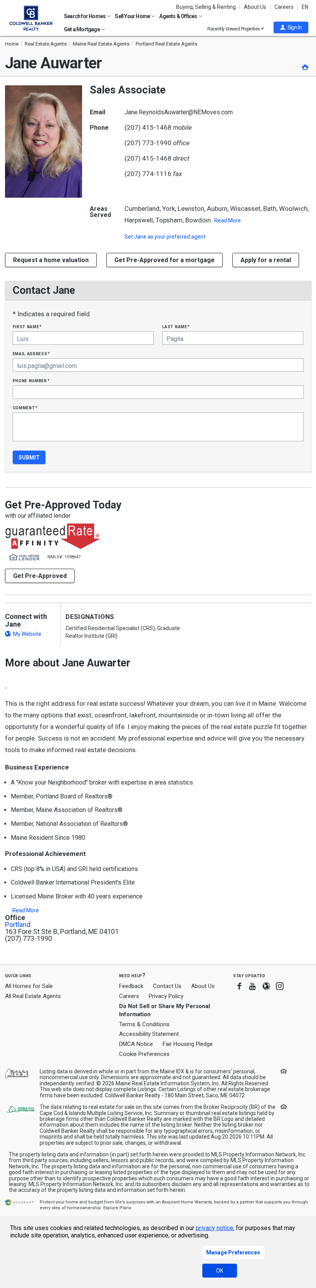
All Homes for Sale (29, 986)
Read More (227, 220)
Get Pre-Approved (40, 576)
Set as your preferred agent (164, 237)
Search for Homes (85, 16)
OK (219, 1271)
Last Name (176, 326)
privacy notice (214, 1228)
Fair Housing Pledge (188, 1044)
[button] (291, 27)
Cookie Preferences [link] (144, 1054)
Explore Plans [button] (117, 1207)
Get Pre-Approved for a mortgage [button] (164, 260)
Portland (17, 924)
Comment (25, 407)
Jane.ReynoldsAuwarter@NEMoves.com (178, 112)
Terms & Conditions (144, 1024)
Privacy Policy (166, 996)
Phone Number (31, 380)
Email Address (31, 353)
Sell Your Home (133, 16)
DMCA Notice (136, 1044)
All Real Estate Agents (33, 996)
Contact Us (167, 986)
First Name (27, 326)
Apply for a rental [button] (265, 260)
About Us (255, 7)
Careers (284, 7)
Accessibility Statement (149, 1033)
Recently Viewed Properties (234, 28)
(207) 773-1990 (147, 143)
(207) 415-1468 (147, 127)
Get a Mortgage (82, 29)
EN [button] (305, 7)
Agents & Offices (178, 16)
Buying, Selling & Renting (206, 7)
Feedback (131, 986)
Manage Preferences (233, 1252)
